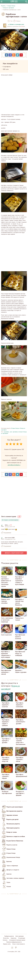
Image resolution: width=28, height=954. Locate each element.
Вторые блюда (15, 428)
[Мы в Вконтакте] (12, 948)
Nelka (6, 525)
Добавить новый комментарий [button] (14, 553)
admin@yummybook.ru (14, 465)
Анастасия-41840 (9, 537)
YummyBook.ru (14, 1)
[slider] (14, 444)
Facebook (10, 55)
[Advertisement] (14, 94)
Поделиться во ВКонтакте (6, 55)
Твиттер (17, 55)
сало (11, 432)
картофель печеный (18, 432)
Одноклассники (13, 55)
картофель (6, 432)
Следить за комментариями (11, 520)
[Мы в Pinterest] (16, 948)
